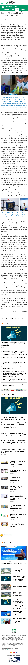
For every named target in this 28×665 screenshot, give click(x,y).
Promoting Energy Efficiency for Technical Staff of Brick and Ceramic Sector (17, 479)
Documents (22, 9)
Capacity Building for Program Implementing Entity (18, 470)
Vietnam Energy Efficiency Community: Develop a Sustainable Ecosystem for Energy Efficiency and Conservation (13, 563)
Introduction (9, 7)
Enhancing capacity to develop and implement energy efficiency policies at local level (18, 497)
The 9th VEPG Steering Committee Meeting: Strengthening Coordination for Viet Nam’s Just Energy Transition (13, 442)
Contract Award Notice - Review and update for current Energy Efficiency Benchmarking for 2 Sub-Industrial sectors (14, 344)
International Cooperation (8, 9)
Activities (15, 7)
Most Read (8, 543)
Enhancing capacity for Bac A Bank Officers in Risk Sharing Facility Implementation (18, 463)
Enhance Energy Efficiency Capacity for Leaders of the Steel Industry (17, 524)
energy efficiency (9, 318)
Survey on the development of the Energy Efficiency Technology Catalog (18, 516)
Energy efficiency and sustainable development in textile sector (17, 488)
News (17, 9)
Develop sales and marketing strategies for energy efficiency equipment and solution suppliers (13, 451)
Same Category (10, 394)
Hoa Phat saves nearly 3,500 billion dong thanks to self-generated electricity (18, 507)
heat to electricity (19, 318)
